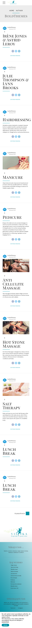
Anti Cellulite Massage (13, 283)
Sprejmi (5, 625)
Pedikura (13, 580)
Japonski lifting (14, 567)
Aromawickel (14, 573)
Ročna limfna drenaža (16, 575)
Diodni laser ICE (14, 588)
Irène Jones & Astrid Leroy (15, 39)
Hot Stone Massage (14, 344)
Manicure (13, 177)
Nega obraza (14, 565)
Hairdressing (17, 119)
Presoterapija (14, 577)
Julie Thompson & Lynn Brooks (16, 81)
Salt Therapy (11, 405)
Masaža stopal (14, 569)
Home (11, 11)
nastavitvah (5, 622)
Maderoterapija (14, 571)
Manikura (13, 582)
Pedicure (12, 217)
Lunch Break (9, 451)
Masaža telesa (14, 586)
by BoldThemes (12, 27)
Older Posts (19, 513)
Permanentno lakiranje (16, 584)
